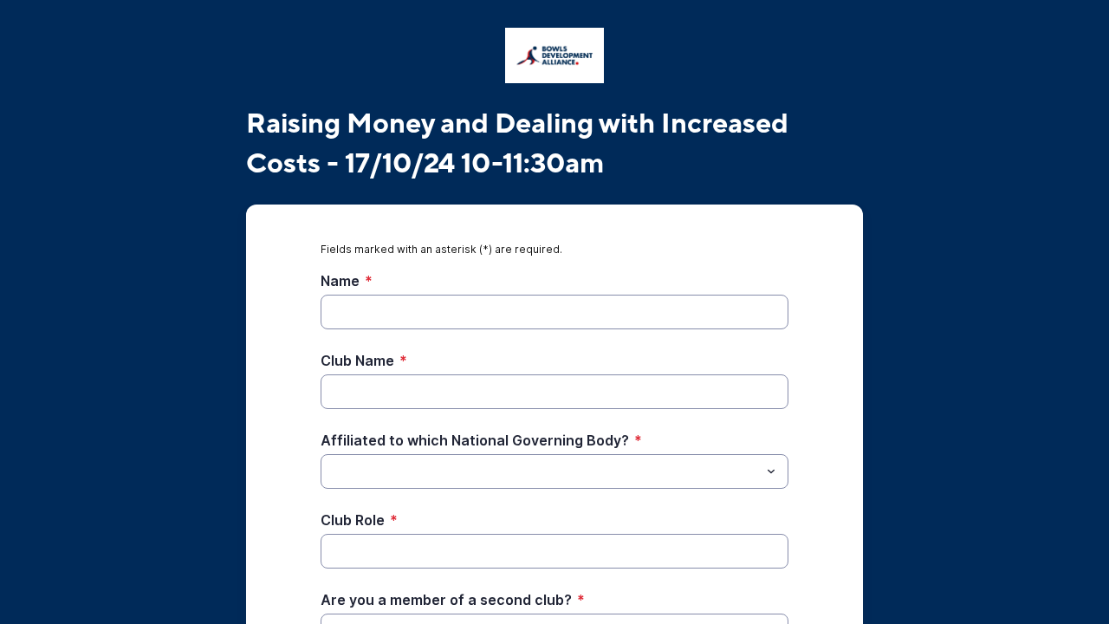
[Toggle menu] (771, 471)
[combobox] (554, 471)
